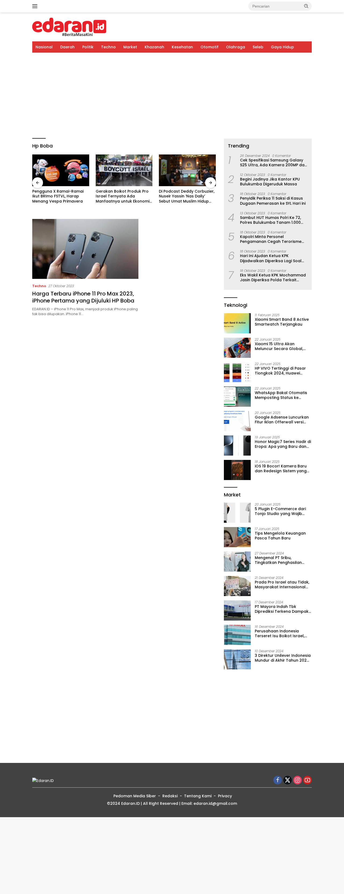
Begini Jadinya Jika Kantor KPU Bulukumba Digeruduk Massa (270, 181)
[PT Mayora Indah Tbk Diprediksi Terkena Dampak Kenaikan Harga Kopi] (237, 610)
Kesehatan (182, 47)
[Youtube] (307, 780)
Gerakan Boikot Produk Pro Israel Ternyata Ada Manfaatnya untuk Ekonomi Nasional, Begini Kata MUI (72, 196)
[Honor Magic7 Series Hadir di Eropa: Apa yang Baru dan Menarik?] (237, 445)
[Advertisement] (172, 95)
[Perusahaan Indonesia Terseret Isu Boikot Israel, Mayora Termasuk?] (237, 635)
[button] (306, 6)
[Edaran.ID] (69, 26)
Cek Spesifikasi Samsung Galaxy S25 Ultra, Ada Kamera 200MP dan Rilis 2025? (273, 162)
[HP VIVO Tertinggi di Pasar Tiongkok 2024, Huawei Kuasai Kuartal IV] (237, 372)
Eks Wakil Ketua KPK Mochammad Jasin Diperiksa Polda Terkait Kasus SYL (273, 277)
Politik (88, 47)
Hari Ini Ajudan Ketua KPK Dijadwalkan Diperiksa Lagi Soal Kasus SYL (271, 258)
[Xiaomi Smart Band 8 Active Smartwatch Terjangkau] (237, 323)
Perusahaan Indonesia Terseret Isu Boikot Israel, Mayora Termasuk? (279, 633)
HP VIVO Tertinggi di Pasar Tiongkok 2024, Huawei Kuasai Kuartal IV (280, 371)
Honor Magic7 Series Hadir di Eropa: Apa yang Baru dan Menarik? (283, 444)
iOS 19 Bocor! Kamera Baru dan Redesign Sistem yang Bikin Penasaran (281, 468)
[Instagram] (297, 780)
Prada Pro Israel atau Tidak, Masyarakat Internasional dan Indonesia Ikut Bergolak (282, 584)
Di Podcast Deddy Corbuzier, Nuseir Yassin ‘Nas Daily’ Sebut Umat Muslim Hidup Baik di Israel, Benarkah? (136, 196)
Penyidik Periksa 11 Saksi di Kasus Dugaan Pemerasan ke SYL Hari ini (273, 201)
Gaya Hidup (282, 47)
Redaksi (170, 796)
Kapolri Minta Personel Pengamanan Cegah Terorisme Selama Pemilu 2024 (271, 239)
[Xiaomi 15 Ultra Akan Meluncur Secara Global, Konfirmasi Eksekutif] (237, 348)
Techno (108, 47)
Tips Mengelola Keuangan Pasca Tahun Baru (280, 535)
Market (130, 47)
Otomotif (209, 47)
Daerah (67, 47)
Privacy (225, 796)
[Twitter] (287, 780)
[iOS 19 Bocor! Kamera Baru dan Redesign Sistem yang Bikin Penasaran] (237, 470)
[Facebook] (277, 780)
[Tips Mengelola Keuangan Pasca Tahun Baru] (237, 537)
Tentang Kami (198, 796)
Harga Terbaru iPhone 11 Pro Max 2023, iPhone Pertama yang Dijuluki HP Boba (83, 297)
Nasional (44, 47)
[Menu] (36, 6)
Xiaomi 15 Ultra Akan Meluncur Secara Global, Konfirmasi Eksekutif (279, 346)
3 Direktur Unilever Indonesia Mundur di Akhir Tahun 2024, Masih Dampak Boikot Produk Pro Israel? (283, 658)
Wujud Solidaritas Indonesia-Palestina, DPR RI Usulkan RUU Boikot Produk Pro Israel (199, 202)
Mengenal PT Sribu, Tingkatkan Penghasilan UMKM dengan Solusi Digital (282, 560)
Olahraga (235, 47)
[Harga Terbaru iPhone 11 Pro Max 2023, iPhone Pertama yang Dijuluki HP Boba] (85, 249)
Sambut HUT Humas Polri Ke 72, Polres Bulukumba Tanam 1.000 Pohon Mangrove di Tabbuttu (270, 220)
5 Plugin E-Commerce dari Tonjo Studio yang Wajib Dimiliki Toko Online (280, 511)
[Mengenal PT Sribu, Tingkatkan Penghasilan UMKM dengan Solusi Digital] (237, 561)
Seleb (258, 47)
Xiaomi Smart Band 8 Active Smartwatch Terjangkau (282, 322)
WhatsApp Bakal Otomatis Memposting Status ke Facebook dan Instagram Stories (281, 395)
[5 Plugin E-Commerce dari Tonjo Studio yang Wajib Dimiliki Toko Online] (237, 513)
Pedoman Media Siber (134, 796)
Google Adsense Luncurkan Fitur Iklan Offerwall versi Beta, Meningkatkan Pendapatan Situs (282, 419)
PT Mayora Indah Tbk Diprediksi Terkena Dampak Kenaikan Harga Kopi (282, 609)
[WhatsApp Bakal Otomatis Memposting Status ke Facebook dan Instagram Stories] (237, 397)
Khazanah (154, 47)
